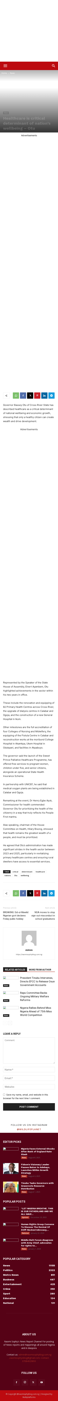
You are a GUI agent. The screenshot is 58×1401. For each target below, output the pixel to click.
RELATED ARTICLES (15, 969)
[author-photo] (29, 945)
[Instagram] (25, 1382)
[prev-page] (5, 1023)
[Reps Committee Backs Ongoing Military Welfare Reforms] (11, 996)
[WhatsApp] (16, 395)
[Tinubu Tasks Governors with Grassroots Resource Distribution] (11, 1187)
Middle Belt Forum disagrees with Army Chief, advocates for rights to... (37, 1243)
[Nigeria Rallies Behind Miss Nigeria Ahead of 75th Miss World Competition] (11, 1011)
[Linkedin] (44, 395)
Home (4, 73)
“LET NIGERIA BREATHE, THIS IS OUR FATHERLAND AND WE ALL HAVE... (37, 1211)
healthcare (40, 871)
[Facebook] (23, 395)
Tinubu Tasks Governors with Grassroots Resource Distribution (37, 1186)
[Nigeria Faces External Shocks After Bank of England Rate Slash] (11, 1152)
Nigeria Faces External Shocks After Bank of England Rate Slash (38, 1151)
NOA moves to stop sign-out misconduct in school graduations (43, 915)
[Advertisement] (29, 31)
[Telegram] (51, 395)
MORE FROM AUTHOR (40, 969)
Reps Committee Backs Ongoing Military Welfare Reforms (34, 996)
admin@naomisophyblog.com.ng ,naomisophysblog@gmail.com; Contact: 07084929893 (30, 1358)
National (25, 1233)
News (12, 73)
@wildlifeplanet (29, 1129)
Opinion (25, 1217)
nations (7, 875)
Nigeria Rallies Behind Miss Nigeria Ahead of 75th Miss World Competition (36, 1011)
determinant (27, 871)
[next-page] (10, 1023)
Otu (15, 875)
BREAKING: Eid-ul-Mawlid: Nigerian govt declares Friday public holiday (16, 915)
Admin (29, 949)
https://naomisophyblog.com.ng (29, 954)
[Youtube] (42, 1382)
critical (15, 871)
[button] (5, 66)
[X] (30, 395)
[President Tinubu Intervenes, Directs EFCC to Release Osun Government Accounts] (11, 981)
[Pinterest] (37, 395)
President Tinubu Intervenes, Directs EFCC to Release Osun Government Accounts (37, 981)
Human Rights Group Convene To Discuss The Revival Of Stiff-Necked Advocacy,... (37, 1227)
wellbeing (25, 875)
